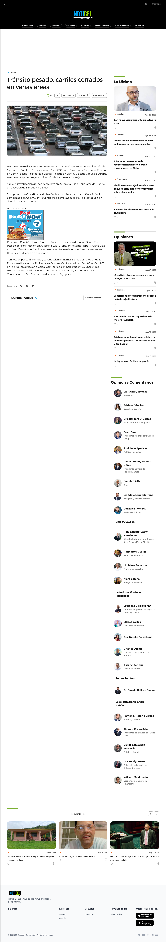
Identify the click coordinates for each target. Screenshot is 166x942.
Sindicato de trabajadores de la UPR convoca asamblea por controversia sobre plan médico (134, 188)
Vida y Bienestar (122, 26)
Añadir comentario (93, 298)
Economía (56, 26)
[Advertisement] (83, 47)
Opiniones (70, 26)
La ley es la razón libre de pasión (131, 361)
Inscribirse (156, 4)
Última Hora (27, 26)
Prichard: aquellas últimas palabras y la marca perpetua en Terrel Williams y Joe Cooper (134, 340)
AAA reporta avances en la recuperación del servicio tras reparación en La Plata (130, 164)
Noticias (42, 26)
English (62, 918)
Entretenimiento (102, 26)
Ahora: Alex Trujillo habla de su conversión (25, 856)
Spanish (62, 914)
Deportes (85, 26)
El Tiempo (139, 26)
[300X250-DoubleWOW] (57, 225)
